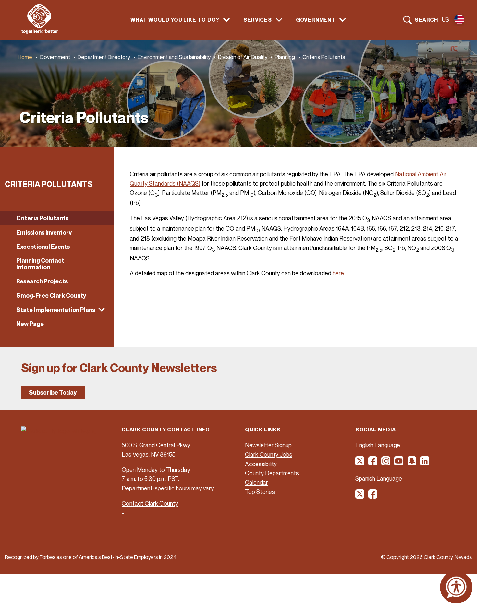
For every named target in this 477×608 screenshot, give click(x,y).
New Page (30, 323)
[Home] (39, 31)
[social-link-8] (373, 496)
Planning (285, 56)
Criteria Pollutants (42, 218)
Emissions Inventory (44, 232)
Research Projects (42, 281)
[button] (57, 310)
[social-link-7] (360, 496)
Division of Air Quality (242, 56)
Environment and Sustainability (174, 56)
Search (426, 20)
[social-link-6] (425, 463)
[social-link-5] (412, 463)
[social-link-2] (373, 463)
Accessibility (261, 463)
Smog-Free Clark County (51, 295)
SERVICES (257, 20)
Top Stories (260, 491)
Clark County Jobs (268, 454)
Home (25, 56)
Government (55, 56)
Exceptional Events (43, 246)
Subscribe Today (53, 392)
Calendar (256, 482)
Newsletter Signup (268, 445)
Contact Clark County (150, 503)
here (338, 273)
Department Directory (104, 56)
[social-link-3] (386, 463)
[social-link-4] (399, 463)
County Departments (272, 472)
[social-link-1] (360, 463)
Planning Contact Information (40, 263)
